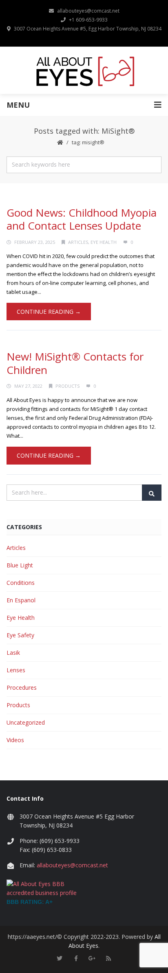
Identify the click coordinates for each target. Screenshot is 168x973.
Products (67, 386)
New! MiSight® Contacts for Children (75, 363)
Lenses (16, 670)
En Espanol (21, 600)
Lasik (13, 652)
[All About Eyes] (84, 70)
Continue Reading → (49, 311)
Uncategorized (26, 722)
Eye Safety (20, 635)
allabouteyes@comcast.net (88, 10)
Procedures (22, 687)
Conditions (21, 582)
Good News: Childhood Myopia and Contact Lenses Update (82, 219)
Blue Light (20, 565)
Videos (15, 740)
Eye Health (104, 242)
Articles (78, 242)
